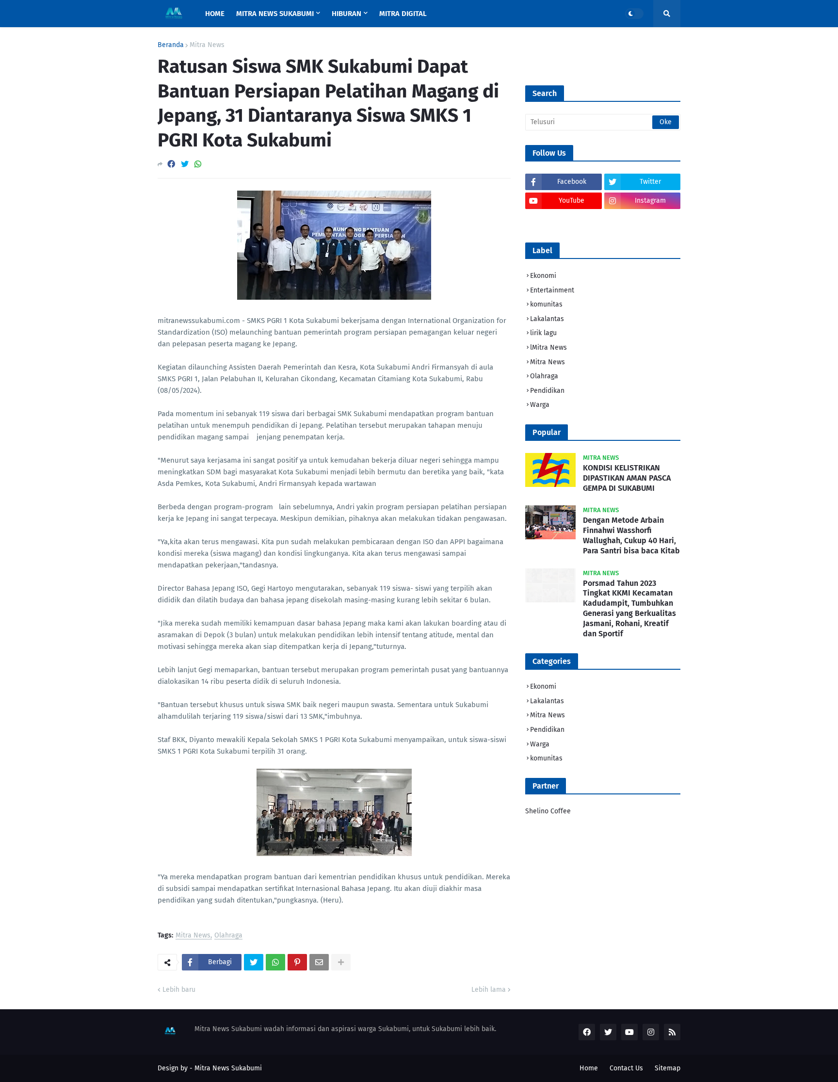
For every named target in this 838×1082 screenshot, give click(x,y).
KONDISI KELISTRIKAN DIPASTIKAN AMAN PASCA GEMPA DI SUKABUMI (627, 478)
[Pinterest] (297, 962)
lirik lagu (543, 333)
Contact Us (626, 1068)
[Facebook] (171, 164)
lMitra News (548, 347)
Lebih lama (488, 989)
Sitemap (667, 1068)
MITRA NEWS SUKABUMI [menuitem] (275, 13)
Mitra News (207, 45)
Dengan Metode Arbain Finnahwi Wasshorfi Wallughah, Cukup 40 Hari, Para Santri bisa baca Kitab (631, 535)
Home (589, 1068)
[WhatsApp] (197, 164)
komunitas (546, 304)
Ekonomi (543, 276)
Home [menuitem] (215, 13)
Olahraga (228, 935)
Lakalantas (547, 319)
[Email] (319, 962)
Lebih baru (178, 989)
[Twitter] (185, 164)
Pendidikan (547, 391)
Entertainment (552, 290)
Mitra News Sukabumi (228, 1068)
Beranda (171, 45)
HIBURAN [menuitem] (346, 13)
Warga (539, 405)
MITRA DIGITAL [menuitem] (403, 13)
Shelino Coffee (548, 811)
